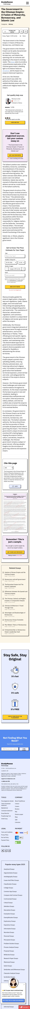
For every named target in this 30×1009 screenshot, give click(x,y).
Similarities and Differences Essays (14, 969)
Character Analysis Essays (12, 973)
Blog (16, 817)
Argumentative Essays (10, 873)
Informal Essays (9, 1007)
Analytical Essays (9, 869)
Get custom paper (15, 155)
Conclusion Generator (6, 810)
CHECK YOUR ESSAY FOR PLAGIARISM (15, 717)
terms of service (13, 280)
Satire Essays (8, 966)
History (11, 24)
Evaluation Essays (9, 914)
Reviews (17, 809)
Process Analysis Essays (11, 947)
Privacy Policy (4, 835)
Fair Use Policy (5, 837)
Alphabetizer (4, 808)
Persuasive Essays (9, 940)
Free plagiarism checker (7, 801)
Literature (17, 822)
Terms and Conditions (6, 832)
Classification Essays (10, 884)
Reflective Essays (9, 955)
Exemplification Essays (11, 917)
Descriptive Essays (9, 910)
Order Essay (4, 818)
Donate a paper (19, 814)
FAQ (16, 811)
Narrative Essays (9, 932)
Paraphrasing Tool (6, 816)
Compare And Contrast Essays (13, 895)
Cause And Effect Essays (11, 880)
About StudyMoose (20, 801)
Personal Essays (9, 936)
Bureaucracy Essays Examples (14, 620)
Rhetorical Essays (9, 962)
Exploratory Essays (10, 921)
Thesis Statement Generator (6, 804)
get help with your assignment (13, 1000)
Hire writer (15, 122)
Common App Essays (10, 891)
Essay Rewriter (5, 813)
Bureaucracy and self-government (15, 579)
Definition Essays (9, 906)
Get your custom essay (15, 552)
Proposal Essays (9, 951)
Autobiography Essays (10, 876)
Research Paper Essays (11, 958)
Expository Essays (9, 925)
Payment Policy (5, 840)
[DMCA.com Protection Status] (18, 842)
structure (6, 71)
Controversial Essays (10, 899)
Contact (17, 803)
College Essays (8, 888)
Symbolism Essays (9, 977)
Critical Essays (8, 902)
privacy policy (20, 280)
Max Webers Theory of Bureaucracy (15, 625)
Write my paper (15, 287)
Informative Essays (10, 928)
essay (13, 62)
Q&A (16, 819)
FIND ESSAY (24, 749)
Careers (17, 806)
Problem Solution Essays (11, 943)
